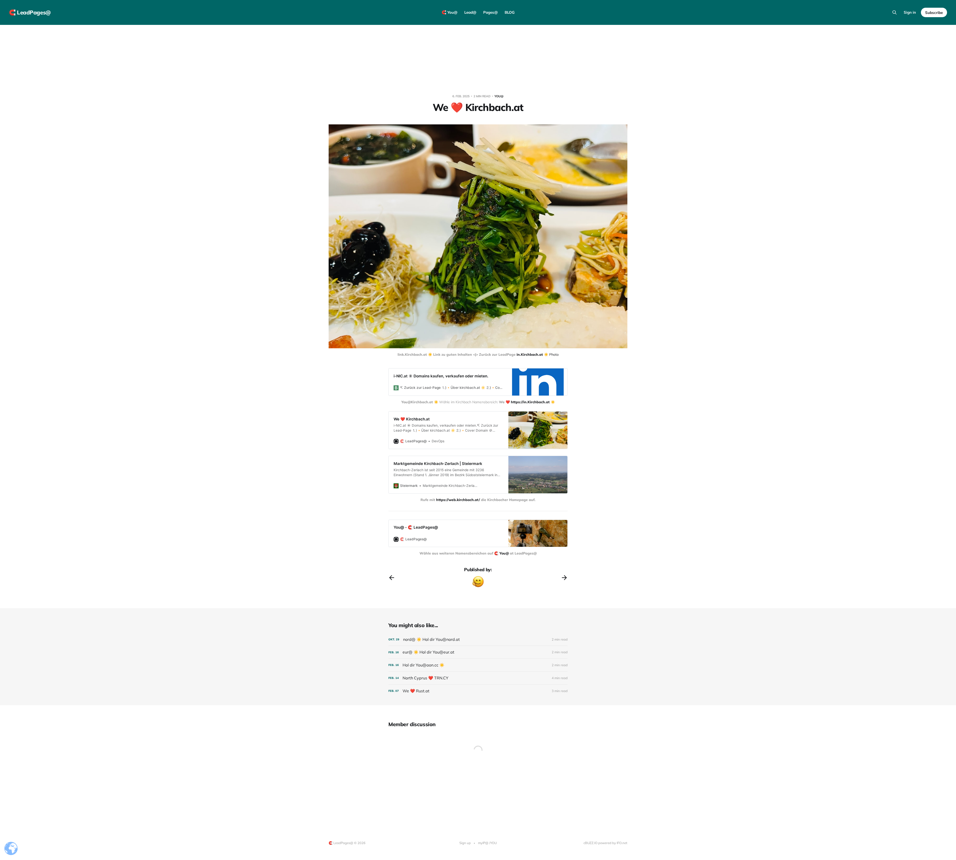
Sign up (465, 843)
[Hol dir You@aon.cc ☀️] (478, 665)
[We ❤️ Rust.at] (478, 691)
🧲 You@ (449, 12)
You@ (499, 96)
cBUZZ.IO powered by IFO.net (605, 843)
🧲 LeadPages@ (30, 12)
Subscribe (934, 12)
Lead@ (470, 12)
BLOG (510, 12)
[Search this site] (894, 12)
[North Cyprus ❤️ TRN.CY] (478, 678)
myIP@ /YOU (487, 843)
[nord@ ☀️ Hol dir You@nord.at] (478, 639)
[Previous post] (391, 577)
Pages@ (490, 12)
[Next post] (564, 577)
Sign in (910, 12)
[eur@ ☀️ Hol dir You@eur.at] (478, 652)
